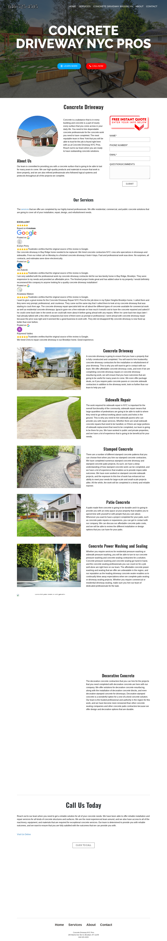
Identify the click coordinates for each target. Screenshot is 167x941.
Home (72, 6)
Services (85, 6)
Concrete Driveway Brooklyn (113, 6)
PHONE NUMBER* (119, 145)
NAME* (113, 136)
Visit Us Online (24, 834)
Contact (151, 6)
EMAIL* (113, 155)
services (25, 209)
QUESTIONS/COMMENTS (122, 164)
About (139, 6)
